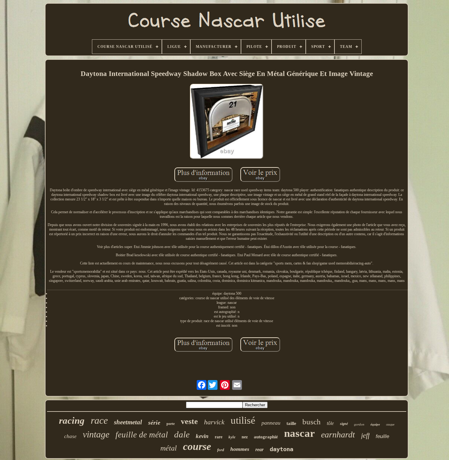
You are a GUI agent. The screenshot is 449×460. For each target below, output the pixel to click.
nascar (299, 433)
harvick (214, 422)
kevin (202, 436)
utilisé (243, 420)
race (99, 420)
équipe (375, 424)
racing (72, 420)
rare (218, 437)
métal (168, 448)
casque (390, 424)
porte (170, 424)
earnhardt (338, 434)
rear (259, 449)
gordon (359, 424)
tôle (330, 423)
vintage (96, 434)
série (154, 422)
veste (189, 421)
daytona (281, 449)
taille (291, 423)
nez (245, 437)
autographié (266, 436)
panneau (270, 423)
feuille (382, 436)
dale (182, 434)
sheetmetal (128, 422)
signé (344, 424)
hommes (239, 449)
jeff (365, 435)
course (197, 446)
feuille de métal (141, 434)
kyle (231, 437)
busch (311, 422)
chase (70, 436)
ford (220, 449)
